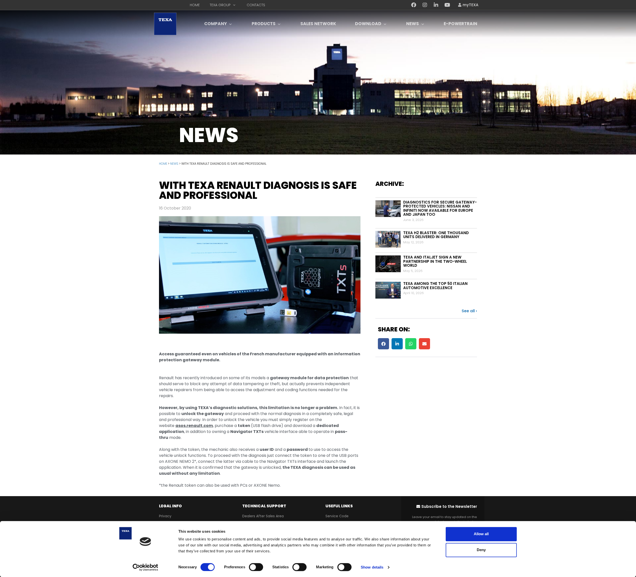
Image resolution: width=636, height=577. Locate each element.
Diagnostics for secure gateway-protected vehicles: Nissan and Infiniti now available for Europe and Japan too (440, 208)
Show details (372, 567)
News (174, 163)
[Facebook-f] (414, 5)
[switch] (256, 567)
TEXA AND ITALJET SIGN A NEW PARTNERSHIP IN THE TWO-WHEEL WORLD (435, 261)
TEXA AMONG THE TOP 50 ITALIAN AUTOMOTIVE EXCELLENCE (435, 285)
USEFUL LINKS (339, 506)
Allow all (481, 534)
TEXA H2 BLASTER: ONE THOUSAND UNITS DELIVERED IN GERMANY (436, 235)
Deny (481, 550)
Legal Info (170, 506)
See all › (469, 311)
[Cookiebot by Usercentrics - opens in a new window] (145, 567)
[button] (383, 343)
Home (163, 163)
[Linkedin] (436, 5)
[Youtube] (447, 5)
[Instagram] (425, 5)
